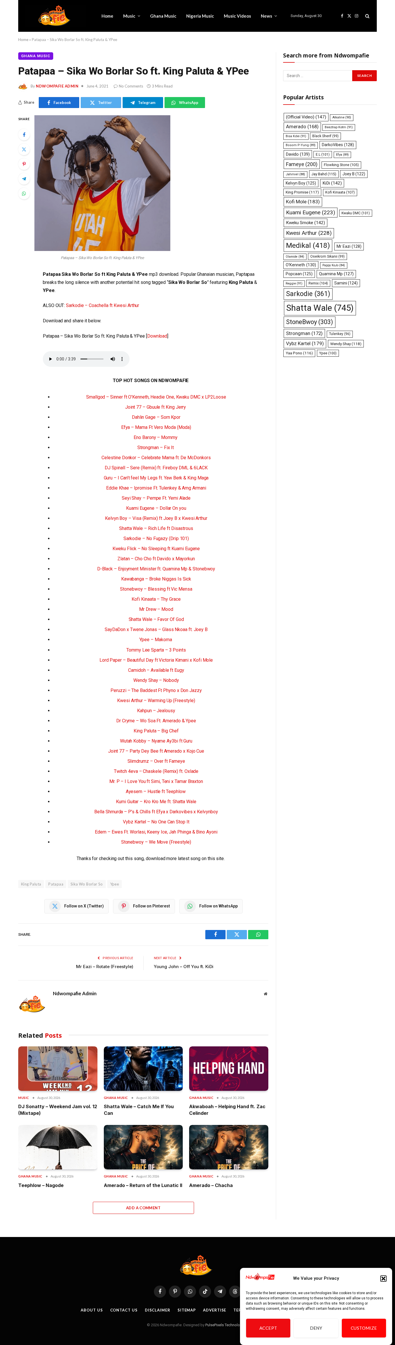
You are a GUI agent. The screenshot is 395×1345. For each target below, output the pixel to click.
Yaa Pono (299, 353)
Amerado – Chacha (211, 1185)
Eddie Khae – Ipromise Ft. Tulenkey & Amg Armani (156, 488)
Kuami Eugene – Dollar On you (156, 508)
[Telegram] (24, 179)
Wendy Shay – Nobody (156, 680)
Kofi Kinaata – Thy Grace (156, 599)
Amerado (302, 126)
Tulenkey (339, 334)
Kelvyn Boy (301, 183)
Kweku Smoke (305, 222)
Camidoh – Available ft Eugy (156, 670)
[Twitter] (24, 149)
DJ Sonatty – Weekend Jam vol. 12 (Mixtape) (57, 1110)
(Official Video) (306, 117)
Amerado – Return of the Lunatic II (143, 1185)
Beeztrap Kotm (339, 127)
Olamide (295, 256)
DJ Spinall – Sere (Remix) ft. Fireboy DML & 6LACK (156, 467)
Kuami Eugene (310, 212)
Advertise (214, 1310)
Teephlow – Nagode (41, 1185)
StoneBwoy (309, 321)
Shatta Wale (320, 308)
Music (129, 15)
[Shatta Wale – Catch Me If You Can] (143, 1068)
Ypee (114, 884)
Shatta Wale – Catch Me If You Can (139, 1110)
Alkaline (341, 117)
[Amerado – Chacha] (228, 1147)
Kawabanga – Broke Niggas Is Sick (156, 579)
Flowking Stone (341, 165)
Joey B (353, 174)
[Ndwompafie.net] (55, 16)
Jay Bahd (323, 174)
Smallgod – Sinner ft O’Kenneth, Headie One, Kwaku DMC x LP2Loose (156, 397)
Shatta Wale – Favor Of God (156, 619)
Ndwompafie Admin (57, 86)
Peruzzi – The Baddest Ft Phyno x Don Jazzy (156, 690)
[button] (383, 1278)
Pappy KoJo (333, 265)
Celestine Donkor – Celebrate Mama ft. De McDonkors (156, 457)
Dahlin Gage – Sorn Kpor (156, 417)
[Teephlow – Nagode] (57, 1147)
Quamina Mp (336, 273)
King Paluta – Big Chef (156, 731)
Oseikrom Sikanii (327, 256)
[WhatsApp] (24, 193)
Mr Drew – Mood (156, 609)
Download (157, 336)
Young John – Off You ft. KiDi (183, 966)
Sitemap (187, 1310)
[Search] (367, 16)
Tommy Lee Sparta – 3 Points (156, 650)
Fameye (302, 164)
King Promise (302, 192)
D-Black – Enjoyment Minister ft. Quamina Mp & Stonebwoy (156, 569)
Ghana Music (163, 15)
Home (107, 15)
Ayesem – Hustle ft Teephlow (156, 791)
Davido (298, 154)
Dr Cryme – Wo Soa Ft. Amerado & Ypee (156, 720)
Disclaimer (157, 1310)
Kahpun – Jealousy (156, 710)
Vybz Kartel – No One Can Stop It (156, 822)
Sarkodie (308, 294)
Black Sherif (325, 136)
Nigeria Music (200, 15)
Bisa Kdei (296, 136)
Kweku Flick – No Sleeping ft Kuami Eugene (156, 548)
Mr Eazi (349, 246)
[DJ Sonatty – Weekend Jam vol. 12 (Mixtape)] (57, 1068)
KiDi (332, 183)
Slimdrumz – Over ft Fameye (156, 761)
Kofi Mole (303, 201)
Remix (318, 283)
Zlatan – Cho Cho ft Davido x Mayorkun (156, 558)
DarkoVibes (338, 144)
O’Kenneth (301, 265)
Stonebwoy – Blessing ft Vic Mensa (156, 589)
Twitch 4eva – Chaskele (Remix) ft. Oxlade (156, 771)
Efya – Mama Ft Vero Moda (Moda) (156, 427)
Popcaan (299, 273)
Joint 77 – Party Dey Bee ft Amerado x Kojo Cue (156, 751)
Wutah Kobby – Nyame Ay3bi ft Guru (156, 741)
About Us (92, 1310)
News (266, 15)
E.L (323, 154)
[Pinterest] (24, 164)
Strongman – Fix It (156, 447)
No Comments (131, 86)
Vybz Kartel (305, 343)
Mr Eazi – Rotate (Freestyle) (104, 966)
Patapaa (55, 884)
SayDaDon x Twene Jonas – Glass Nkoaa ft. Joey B (156, 629)
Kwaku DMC (356, 213)
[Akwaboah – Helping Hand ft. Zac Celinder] (228, 1068)
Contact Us (124, 1310)
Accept (268, 1328)
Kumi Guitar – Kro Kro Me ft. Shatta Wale (156, 801)
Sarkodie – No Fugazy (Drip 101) (156, 538)
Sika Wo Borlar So (87, 884)
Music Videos (237, 15)
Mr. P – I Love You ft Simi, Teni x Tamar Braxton (156, 781)
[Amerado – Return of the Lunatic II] (143, 1147)
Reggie (294, 283)
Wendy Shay (345, 343)
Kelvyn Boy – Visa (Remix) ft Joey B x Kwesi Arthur (156, 518)
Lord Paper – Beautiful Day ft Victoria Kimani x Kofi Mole (156, 660)
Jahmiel (295, 174)
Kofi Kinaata (340, 192)
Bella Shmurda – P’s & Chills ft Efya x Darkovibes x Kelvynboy (156, 811)
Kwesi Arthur (309, 233)
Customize (364, 1328)
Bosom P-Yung (300, 145)
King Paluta (31, 884)
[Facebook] (24, 134)
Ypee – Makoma (156, 639)
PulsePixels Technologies (226, 1325)
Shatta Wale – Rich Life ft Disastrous (156, 528)
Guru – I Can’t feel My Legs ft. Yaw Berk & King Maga (156, 478)
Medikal (308, 245)
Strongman (304, 333)
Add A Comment (143, 1208)
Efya (342, 155)
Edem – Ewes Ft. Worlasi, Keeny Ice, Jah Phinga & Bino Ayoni (156, 832)
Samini (346, 283)
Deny (316, 1328)
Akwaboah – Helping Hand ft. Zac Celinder (227, 1110)
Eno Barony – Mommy (156, 437)
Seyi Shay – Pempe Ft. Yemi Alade (156, 498)
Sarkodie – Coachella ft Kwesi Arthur (102, 305)
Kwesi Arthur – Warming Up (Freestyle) (156, 700)
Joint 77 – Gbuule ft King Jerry (156, 407)
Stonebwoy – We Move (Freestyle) (156, 842)
